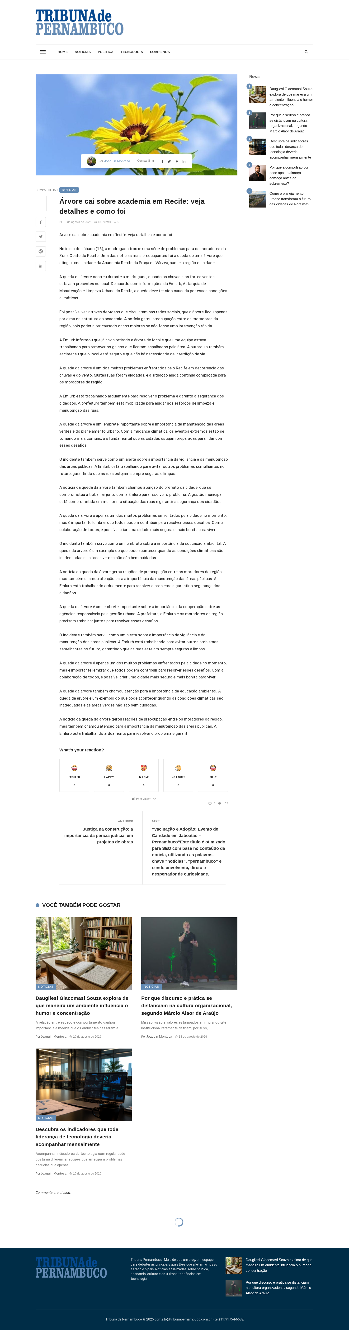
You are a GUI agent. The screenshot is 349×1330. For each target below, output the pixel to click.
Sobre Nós (160, 52)
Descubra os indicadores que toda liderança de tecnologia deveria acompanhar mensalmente (77, 1137)
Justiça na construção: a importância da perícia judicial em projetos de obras (98, 835)
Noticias (83, 52)
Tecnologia (132, 52)
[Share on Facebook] (41, 222)
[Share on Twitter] (41, 237)
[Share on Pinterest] (41, 252)
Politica (105, 52)
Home (63, 52)
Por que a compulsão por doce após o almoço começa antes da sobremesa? (288, 175)
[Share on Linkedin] (41, 266)
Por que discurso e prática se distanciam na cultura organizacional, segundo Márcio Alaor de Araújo (186, 1005)
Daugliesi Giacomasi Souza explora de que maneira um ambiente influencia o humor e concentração (82, 1005)
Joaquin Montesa (117, 161)
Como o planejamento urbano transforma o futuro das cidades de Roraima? (290, 198)
